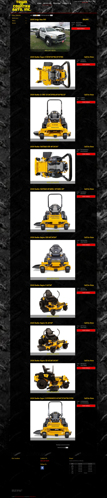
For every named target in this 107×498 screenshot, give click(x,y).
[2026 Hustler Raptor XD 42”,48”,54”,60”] (52, 392)
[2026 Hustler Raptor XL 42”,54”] (52, 355)
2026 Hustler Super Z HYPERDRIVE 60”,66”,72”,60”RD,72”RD (51, 398)
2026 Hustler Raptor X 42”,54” (41, 285)
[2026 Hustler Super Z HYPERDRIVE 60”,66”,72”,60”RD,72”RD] (52, 440)
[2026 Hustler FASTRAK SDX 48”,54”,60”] (52, 183)
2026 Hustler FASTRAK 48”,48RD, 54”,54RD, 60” (47, 189)
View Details (81, 28)
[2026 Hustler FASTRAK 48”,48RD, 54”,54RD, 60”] (52, 231)
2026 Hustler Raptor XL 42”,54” (41, 323)
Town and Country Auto (19, 496)
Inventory (47, 3)
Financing (57, 3)
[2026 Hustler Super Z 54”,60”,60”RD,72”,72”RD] (52, 89)
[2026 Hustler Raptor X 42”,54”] (52, 317)
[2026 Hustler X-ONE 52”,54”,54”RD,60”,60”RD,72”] (52, 141)
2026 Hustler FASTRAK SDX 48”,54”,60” (44, 147)
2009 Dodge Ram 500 (38, 19)
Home (39, 3)
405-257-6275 (85, 2)
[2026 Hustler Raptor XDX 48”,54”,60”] (52, 279)
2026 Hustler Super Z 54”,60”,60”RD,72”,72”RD (46, 57)
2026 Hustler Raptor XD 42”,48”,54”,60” (44, 361)
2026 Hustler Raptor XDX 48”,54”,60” (43, 237)
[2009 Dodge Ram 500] (50, 51)
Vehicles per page (45, 15)
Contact (65, 3)
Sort (31, 15)
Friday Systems (33, 496)
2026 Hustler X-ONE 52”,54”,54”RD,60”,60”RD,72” (48, 95)
